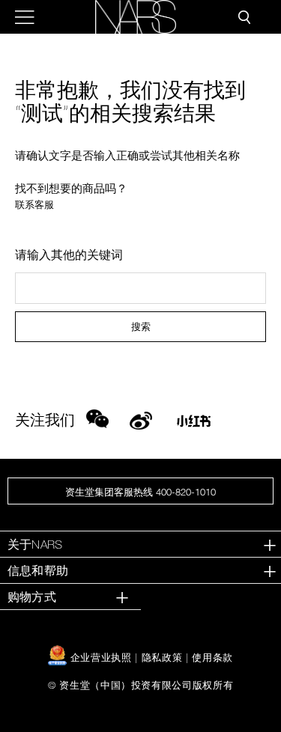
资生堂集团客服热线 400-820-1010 (140, 492)
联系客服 (34, 204)
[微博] (141, 418)
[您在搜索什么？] (244, 17)
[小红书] (194, 425)
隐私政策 (162, 657)
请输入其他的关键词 (69, 254)
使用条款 (212, 657)
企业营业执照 (101, 657)
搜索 (141, 326)
